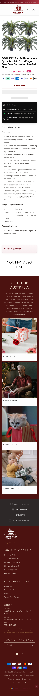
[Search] (28, 9)
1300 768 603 (10, 625)
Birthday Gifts (10, 555)
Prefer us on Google (21, 688)
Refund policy (17, 675)
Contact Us (9, 590)
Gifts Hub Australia (18, 672)
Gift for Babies (9, 489)
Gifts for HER (9, 356)
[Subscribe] (32, 645)
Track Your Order (11, 597)
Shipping (16, 74)
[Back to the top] (36, 686)
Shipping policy (27, 679)
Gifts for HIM (9, 400)
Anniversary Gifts (11, 559)
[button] (19, 92)
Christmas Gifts (11, 570)
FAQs (6, 593)
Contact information (20, 683)
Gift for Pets (9, 445)
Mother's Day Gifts (12, 566)
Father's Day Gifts (12, 562)
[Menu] (4, 9)
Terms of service (14, 679)
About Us (8, 586)
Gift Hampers (10, 573)
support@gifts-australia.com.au (17, 619)
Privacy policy (29, 675)
